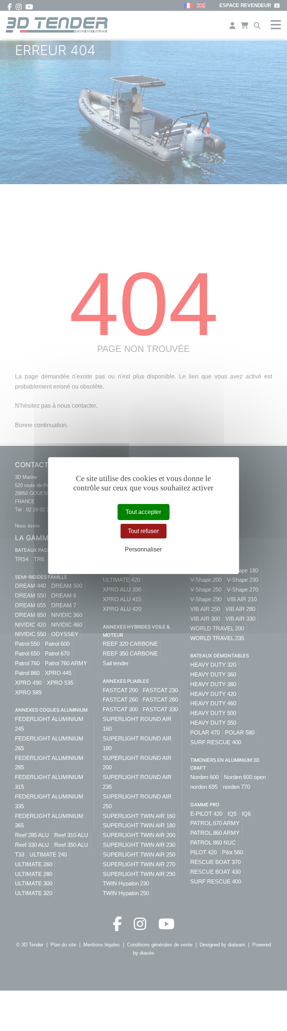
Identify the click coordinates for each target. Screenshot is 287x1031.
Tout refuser (143, 531)
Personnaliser (143, 550)
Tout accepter (143, 512)
